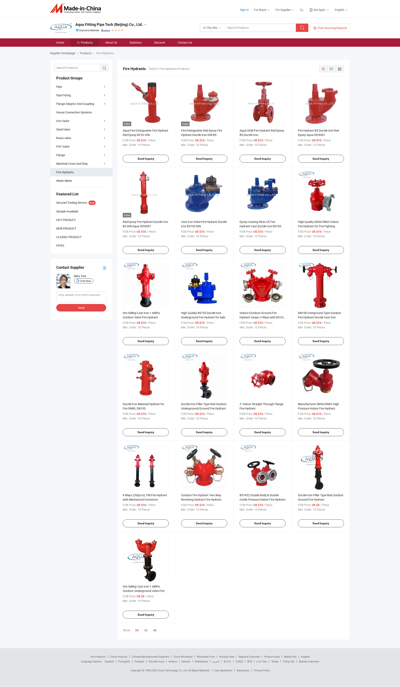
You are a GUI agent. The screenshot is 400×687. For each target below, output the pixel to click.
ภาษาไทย (261, 661)
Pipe (59, 87)
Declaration (243, 670)
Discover (159, 42)
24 (137, 630)
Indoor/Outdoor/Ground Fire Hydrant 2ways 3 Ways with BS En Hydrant (262, 317)
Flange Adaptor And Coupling (75, 104)
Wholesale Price (206, 656)
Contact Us (185, 42)
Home (60, 42)
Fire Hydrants (65, 172)
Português (124, 661)
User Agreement (223, 670)
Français (139, 661)
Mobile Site (290, 656)
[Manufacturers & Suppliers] (77, 8)
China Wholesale (183, 656)
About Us (111, 42)
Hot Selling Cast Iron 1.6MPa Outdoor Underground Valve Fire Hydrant (143, 590)
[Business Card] (104, 267)
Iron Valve (62, 121)
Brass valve (63, 138)
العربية (215, 661)
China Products (118, 656)
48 (154, 630)
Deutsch (186, 661)
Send (81, 308)
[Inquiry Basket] (302, 10)
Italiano (173, 661)
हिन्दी (249, 661)
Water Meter (64, 181)
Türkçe (275, 661)
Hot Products (97, 656)
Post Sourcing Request (332, 28)
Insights (305, 656)
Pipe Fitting (63, 95)
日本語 (239, 661)
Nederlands (201, 661)
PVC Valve (63, 146)
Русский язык (156, 661)
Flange (60, 155)
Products (87, 42)
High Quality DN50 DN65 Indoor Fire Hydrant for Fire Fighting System (318, 226)
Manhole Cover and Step (72, 164)
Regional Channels (249, 656)
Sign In (244, 10)
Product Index (272, 656)
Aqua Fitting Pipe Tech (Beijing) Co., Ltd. (109, 24)
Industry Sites (226, 656)
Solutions (136, 42)
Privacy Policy (262, 670)
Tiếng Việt (289, 661)
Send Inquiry (146, 158)
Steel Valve (63, 129)
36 (146, 630)
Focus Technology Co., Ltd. (173, 670)
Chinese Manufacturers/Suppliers (150, 656)
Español (109, 661)
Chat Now (85, 281)
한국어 (227, 661)
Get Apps (319, 10)
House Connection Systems (74, 112)
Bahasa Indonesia (309, 661)
